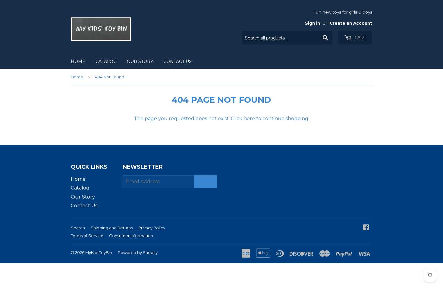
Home (78, 61)
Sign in (312, 23)
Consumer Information (131, 235)
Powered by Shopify (138, 252)
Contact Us (177, 61)
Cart (359, 37)
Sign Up (205, 182)
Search (78, 227)
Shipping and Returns (112, 227)
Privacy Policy (151, 227)
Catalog (106, 61)
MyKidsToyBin (98, 252)
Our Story (140, 61)
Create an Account (351, 23)
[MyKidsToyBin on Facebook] (366, 228)
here (249, 118)
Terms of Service (87, 235)
